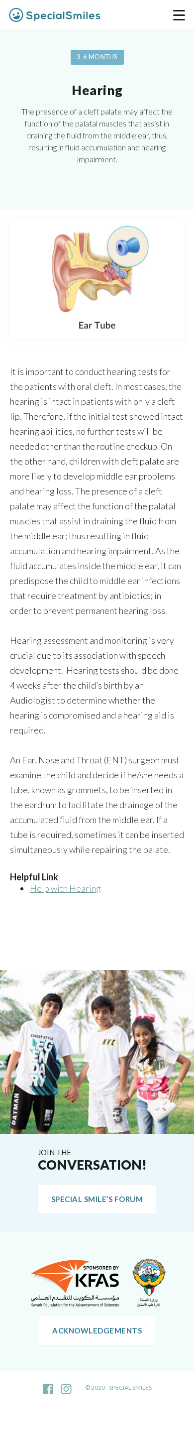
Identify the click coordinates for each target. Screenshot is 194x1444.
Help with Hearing (65, 888)
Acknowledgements (97, 1330)
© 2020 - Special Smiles (118, 1387)
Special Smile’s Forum (97, 1199)
